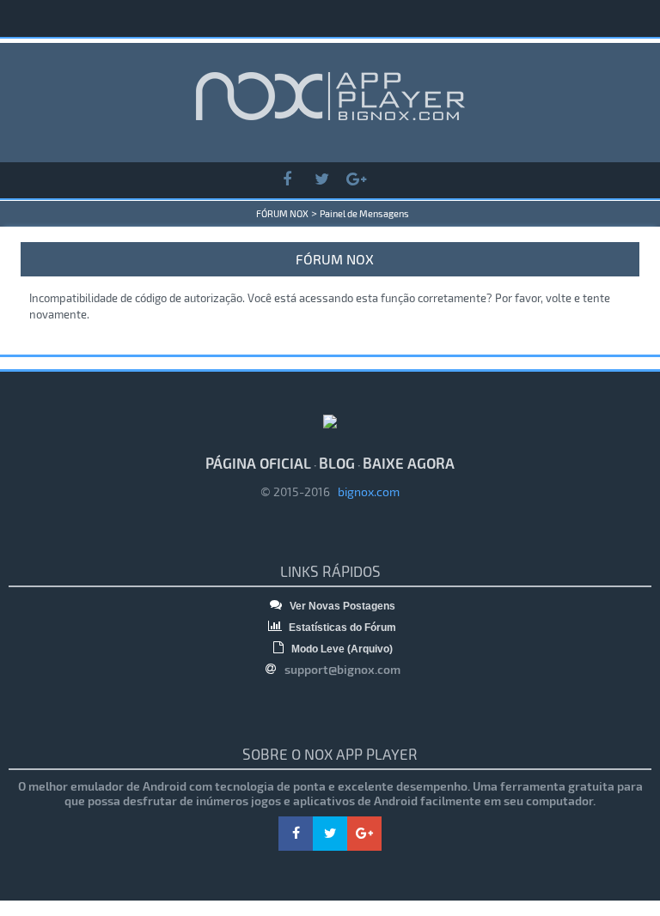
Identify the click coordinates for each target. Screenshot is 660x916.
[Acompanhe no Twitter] (321, 179)
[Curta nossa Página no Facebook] (287, 179)
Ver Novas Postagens (341, 606)
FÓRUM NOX (282, 213)
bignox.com (365, 491)
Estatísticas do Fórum (341, 628)
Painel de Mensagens (364, 213)
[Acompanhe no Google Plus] (356, 179)
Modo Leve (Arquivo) (341, 649)
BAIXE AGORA (409, 462)
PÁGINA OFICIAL (258, 462)
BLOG (337, 462)
